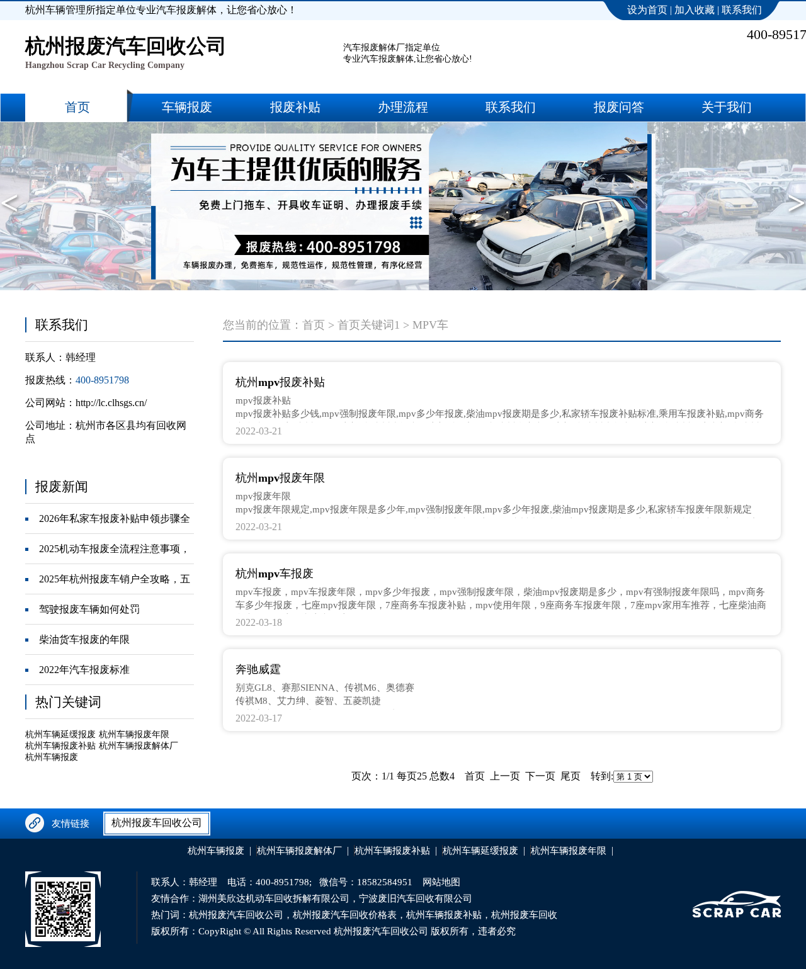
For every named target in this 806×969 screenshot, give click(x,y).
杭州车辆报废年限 (134, 734)
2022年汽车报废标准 (84, 669)
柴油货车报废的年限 (84, 639)
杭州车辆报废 (51, 757)
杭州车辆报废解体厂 (138, 746)
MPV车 (430, 325)
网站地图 (441, 882)
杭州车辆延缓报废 (60, 734)
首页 (313, 325)
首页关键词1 (369, 325)
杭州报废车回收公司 (156, 822)
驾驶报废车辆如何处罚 (89, 609)
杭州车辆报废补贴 (60, 746)
